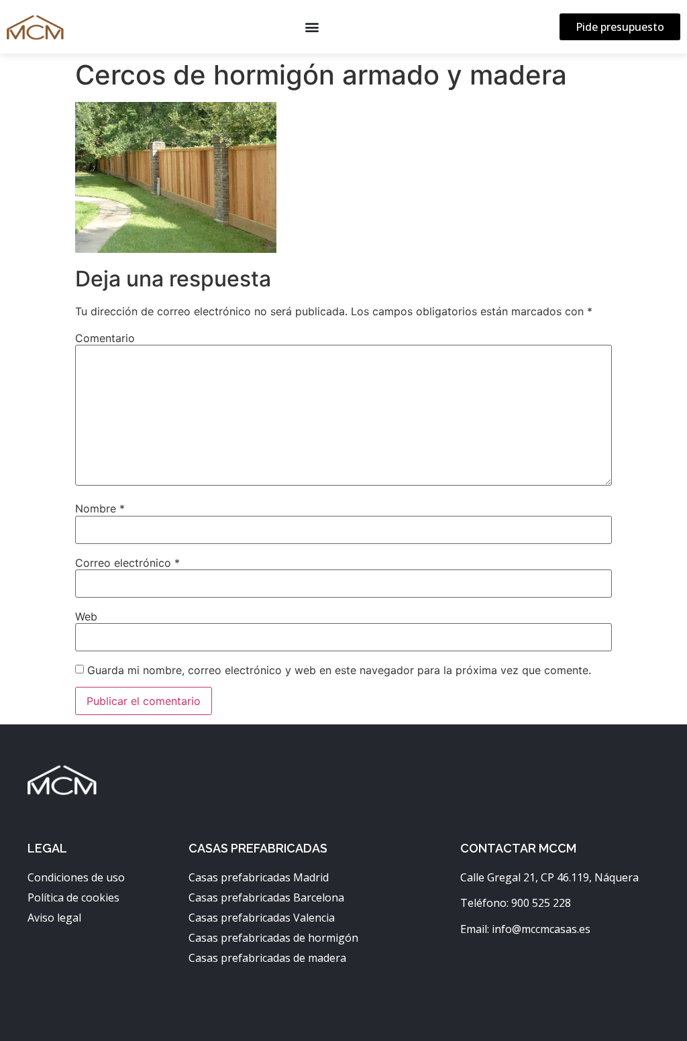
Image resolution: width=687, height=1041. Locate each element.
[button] (312, 27)
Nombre (100, 508)
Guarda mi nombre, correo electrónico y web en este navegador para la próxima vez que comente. (339, 670)
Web (86, 616)
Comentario (105, 338)
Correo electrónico (127, 562)
